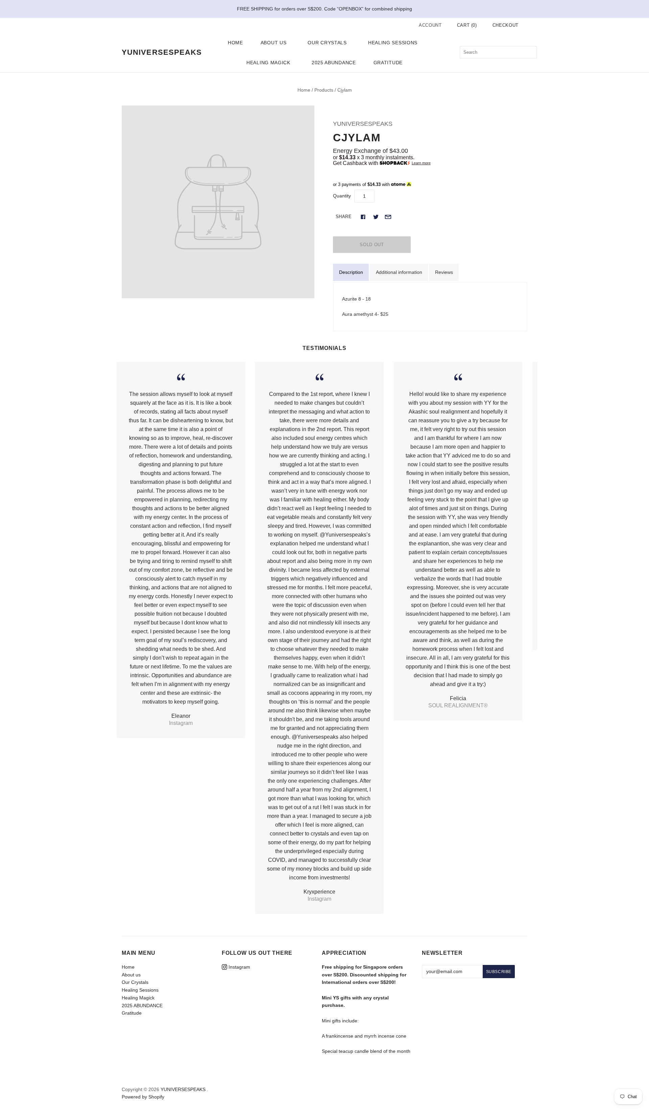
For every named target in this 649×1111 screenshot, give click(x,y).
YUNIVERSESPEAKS (362, 123)
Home (235, 42)
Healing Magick (268, 62)
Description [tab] (351, 272)
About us (274, 42)
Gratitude (388, 62)
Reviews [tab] (444, 272)
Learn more (421, 163)
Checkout (505, 25)
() (467, 25)
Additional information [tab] (399, 272)
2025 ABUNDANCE (334, 62)
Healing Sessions (392, 42)
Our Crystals (327, 42)
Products (323, 90)
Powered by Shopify (143, 1097)
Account (430, 25)
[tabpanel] (430, 307)
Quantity (342, 195)
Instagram (238, 967)
